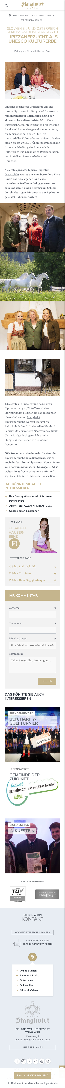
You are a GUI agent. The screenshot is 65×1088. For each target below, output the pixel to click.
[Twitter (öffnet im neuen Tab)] (29, 1061)
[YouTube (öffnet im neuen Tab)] (41, 1061)
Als (7, 170)
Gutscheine (26, 980)
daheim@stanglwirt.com (38, 944)
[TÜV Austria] (18, 894)
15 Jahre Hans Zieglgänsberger (27, 580)
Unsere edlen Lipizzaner (24, 511)
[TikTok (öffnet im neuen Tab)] (35, 1061)
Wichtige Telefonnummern (32, 932)
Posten (47, 681)
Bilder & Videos (29, 990)
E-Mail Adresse (18, 638)
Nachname (15, 623)
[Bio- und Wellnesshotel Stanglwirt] (32, 5)
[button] (58, 5)
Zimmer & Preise (29, 975)
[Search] (6, 5)
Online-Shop (27, 985)
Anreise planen (32, 1047)
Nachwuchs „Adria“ (46, 431)
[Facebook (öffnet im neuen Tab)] (17, 1061)
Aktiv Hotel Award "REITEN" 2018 (30, 506)
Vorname (14, 608)
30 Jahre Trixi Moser (20, 573)
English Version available (32, 1075)
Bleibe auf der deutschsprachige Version (34, 1083)
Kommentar (16, 654)
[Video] (14, 543)
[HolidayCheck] (47, 894)
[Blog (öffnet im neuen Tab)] (48, 1061)
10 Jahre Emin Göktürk (22, 566)
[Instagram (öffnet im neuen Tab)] (23, 1061)
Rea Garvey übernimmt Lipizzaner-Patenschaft (30, 498)
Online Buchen (28, 970)
